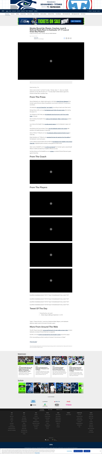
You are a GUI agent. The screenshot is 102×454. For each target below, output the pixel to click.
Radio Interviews (58, 416)
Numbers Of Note (24, 421)
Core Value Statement (12, 426)
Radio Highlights (58, 414)
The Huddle (58, 426)
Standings (11, 419)
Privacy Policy (37, 452)
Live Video (36, 428)
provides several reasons (50, 124)
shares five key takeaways (62, 101)
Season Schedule (68, 414)
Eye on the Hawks (47, 414)
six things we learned (50, 147)
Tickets (91, 412)
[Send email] (68, 38)
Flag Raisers (47, 426)
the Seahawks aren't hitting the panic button (55, 110)
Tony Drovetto (36, 37)
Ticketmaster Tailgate (79, 419)
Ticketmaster (91, 430)
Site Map (24, 433)
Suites (91, 419)
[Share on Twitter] (66, 38)
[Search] (87, 11)
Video (36, 412)
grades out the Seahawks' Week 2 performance (56, 118)
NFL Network (36, 426)
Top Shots (47, 419)
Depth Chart (11, 416)
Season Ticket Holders (91, 428)
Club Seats (91, 421)
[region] (51, 451)
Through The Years (47, 416)
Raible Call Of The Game (36, 423)
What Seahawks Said (24, 430)
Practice (47, 423)
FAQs (79, 426)
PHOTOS (47, 412)
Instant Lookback (24, 419)
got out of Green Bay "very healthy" (45, 107)
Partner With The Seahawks (12, 430)
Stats (11, 421)
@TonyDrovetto (33, 341)
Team (12, 412)
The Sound (36, 416)
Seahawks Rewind (58, 419)
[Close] (100, 451)
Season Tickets (91, 416)
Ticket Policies (91, 426)
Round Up (24, 416)
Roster (12, 414)
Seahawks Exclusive (36, 421)
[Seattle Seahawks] (51, 445)
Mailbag (24, 423)
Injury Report (12, 423)
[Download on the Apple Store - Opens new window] (47, 440)
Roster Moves (24, 426)
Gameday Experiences (79, 423)
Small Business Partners (11, 428)
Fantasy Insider (24, 428)
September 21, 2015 (58, 314)
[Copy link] (71, 38)
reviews (52, 151)
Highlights (36, 414)
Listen (58, 412)
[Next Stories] (82, 388)
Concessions (79, 421)
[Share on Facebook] (64, 38)
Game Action (47, 421)
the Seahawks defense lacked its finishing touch (58, 132)
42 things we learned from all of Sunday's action (49, 334)
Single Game (91, 414)
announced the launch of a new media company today (55, 330)
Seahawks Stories (58, 421)
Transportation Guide (79, 416)
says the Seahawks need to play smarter (58, 128)
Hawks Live (58, 423)
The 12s (47, 428)
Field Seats (91, 423)
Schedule (68, 412)
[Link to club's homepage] (3, 11)
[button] (51, 61)
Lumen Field (79, 414)
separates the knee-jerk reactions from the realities (58, 137)
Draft (24, 414)
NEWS (24, 412)
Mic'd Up (36, 419)
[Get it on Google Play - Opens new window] (54, 440)
